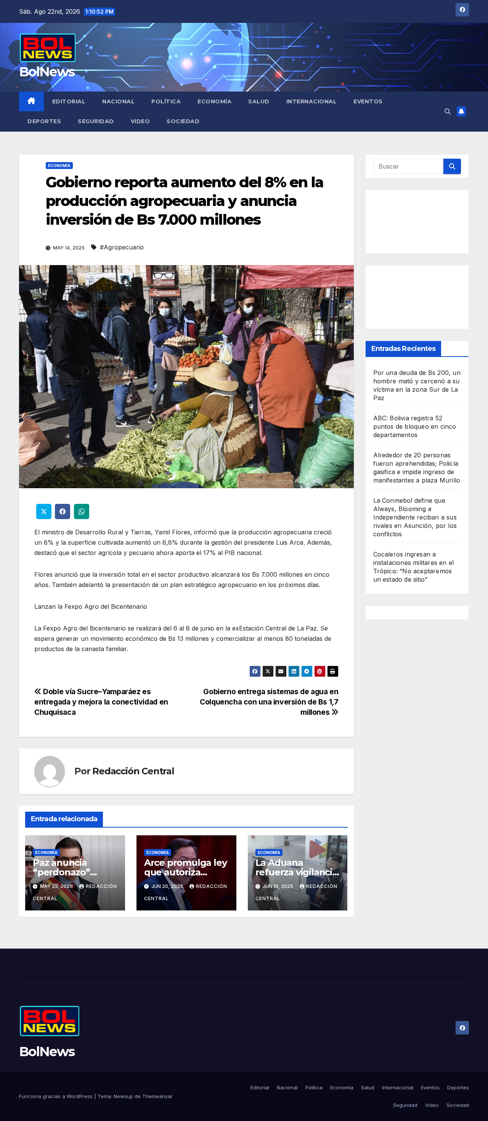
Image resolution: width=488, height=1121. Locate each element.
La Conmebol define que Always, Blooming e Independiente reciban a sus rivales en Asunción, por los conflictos (415, 516)
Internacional (311, 101)
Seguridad (96, 121)
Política (166, 101)
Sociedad (183, 121)
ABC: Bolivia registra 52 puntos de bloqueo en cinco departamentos (414, 426)
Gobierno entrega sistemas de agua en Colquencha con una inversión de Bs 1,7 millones (269, 702)
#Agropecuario (122, 247)
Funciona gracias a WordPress (56, 1096)
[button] (448, 111)
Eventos (368, 101)
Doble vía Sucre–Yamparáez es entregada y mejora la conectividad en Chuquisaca (101, 702)
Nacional (118, 101)
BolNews (46, 72)
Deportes (44, 121)
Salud (259, 101)
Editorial (69, 101)
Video (140, 121)
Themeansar (157, 1096)
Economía (214, 101)
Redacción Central (133, 771)
